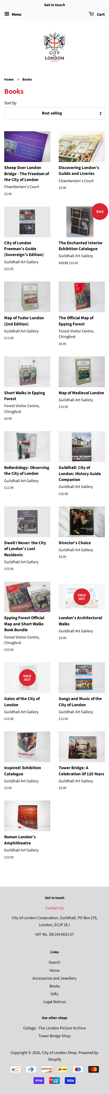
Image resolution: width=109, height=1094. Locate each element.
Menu (16, 14)
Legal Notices (54, 1002)
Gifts (54, 994)
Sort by (10, 103)
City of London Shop (59, 1053)
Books (54, 986)
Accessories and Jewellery (54, 978)
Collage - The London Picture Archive (54, 1028)
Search (54, 962)
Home (9, 79)
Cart (100, 14)
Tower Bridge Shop (54, 1036)
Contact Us (54, 908)
